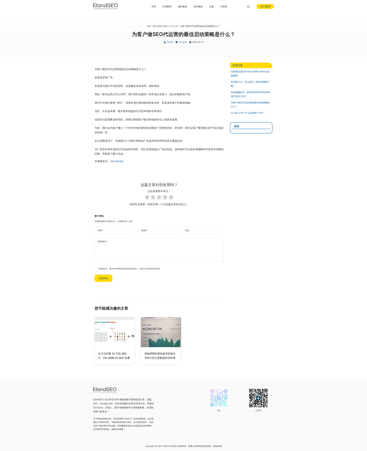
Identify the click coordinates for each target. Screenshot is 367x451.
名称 (100, 230)
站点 (187, 230)
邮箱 (144, 230)
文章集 (223, 6)
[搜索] (248, 6)
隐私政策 (218, 446)
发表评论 (103, 278)
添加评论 (102, 241)
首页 (153, 6)
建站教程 (182, 6)
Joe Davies (116, 161)
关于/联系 (265, 6)
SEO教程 (198, 6)
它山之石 (174, 26)
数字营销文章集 (160, 26)
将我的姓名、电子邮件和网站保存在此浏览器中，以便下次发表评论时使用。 (130, 268)
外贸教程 (167, 6)
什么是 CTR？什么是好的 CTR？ (247, 112)
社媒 (211, 6)
